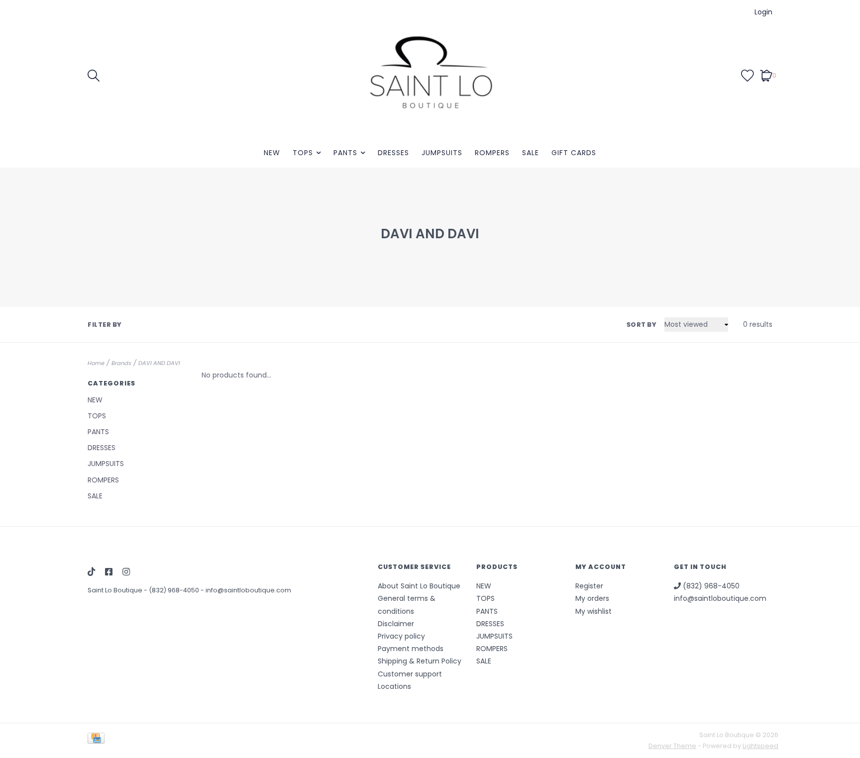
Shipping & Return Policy (419, 661)
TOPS (303, 153)
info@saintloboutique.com (248, 590)
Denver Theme (672, 746)
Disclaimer (396, 624)
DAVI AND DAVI (159, 363)
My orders (592, 598)
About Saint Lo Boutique (419, 586)
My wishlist (593, 611)
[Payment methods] (98, 740)
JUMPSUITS (442, 153)
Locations (394, 686)
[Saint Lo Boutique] (430, 75)
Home (96, 363)
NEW (272, 153)
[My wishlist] (747, 75)
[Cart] (766, 75)
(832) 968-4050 (175, 590)
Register (589, 586)
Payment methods (410, 649)
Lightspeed (760, 746)
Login (763, 12)
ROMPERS (492, 153)
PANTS (345, 153)
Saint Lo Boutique (116, 590)
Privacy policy (401, 636)
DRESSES (393, 153)
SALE (530, 153)
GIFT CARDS (573, 153)
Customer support (410, 674)
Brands (121, 363)
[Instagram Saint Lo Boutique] (126, 572)
